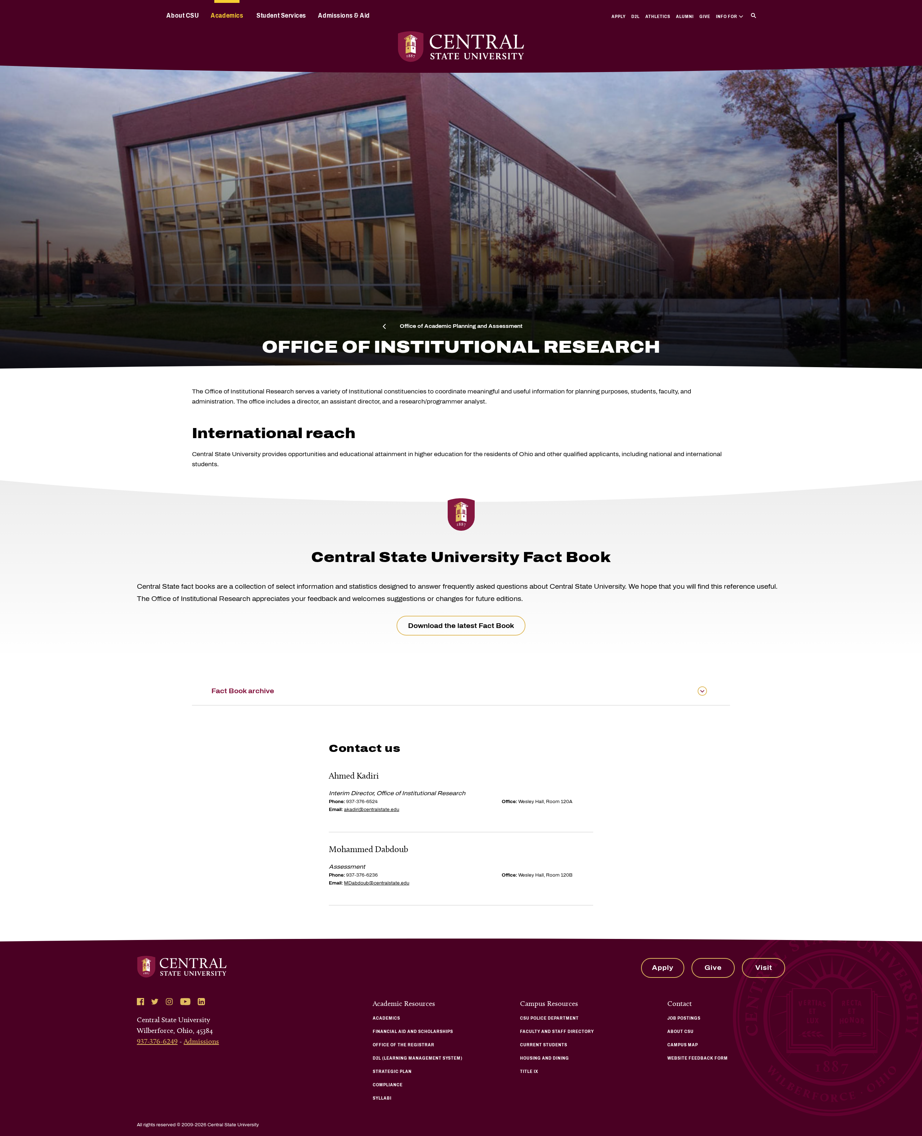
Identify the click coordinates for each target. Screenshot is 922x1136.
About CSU (182, 15)
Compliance (388, 1084)
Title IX (529, 1071)
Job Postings (684, 1018)
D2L (635, 16)
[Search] (753, 15)
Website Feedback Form (697, 1058)
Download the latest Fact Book (461, 625)
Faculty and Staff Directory (557, 1031)
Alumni (685, 16)
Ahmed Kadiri (354, 775)
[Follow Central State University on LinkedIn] (201, 1001)
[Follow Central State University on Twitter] (154, 1001)
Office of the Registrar (403, 1044)
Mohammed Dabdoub (368, 849)
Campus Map (682, 1044)
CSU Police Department (549, 1018)
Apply (619, 16)
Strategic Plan (392, 1071)
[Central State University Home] (461, 46)
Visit (763, 967)
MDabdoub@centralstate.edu (376, 883)
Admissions (201, 1041)
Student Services (281, 15)
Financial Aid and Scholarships (413, 1031)
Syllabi (382, 1098)
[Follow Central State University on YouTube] (185, 1001)
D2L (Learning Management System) (417, 1058)
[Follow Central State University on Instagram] (169, 1001)
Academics (227, 15)
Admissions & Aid (344, 15)
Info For (726, 16)
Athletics (657, 16)
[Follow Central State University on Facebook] (140, 1001)
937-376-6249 (157, 1041)
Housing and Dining (544, 1058)
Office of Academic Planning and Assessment (461, 326)
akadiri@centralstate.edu (371, 809)
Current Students (543, 1044)
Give (704, 16)
